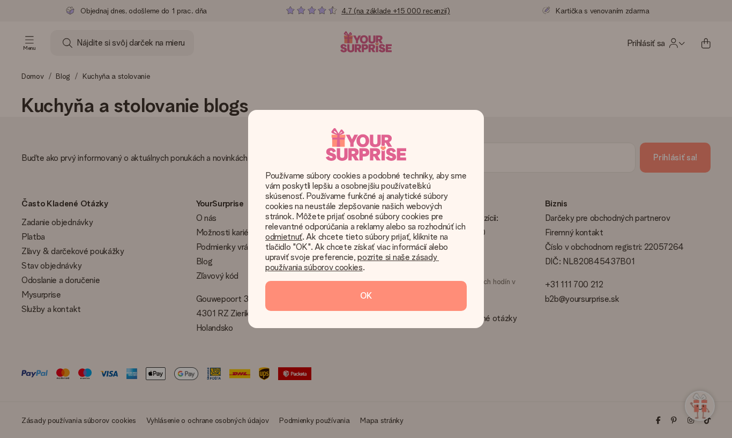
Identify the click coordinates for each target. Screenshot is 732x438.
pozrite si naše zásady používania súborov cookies (352, 262)
